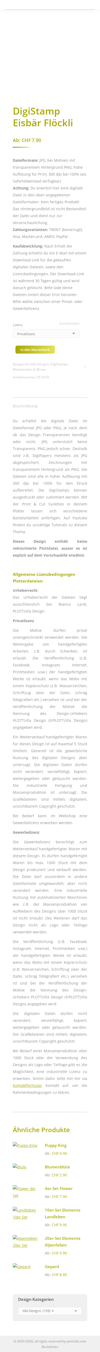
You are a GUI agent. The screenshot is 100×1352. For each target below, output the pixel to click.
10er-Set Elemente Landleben (63, 1213)
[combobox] (50, 1311)
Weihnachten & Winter (29, 369)
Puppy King (55, 1145)
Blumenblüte (57, 1166)
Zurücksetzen (69, 323)
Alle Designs (40, 364)
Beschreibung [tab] (25, 405)
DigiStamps (59, 364)
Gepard (52, 1266)
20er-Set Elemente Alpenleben (63, 1242)
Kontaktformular (27, 1085)
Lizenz (18, 324)
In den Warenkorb (35, 349)
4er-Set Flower (59, 1188)
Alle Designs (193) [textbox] (38, 1311)
